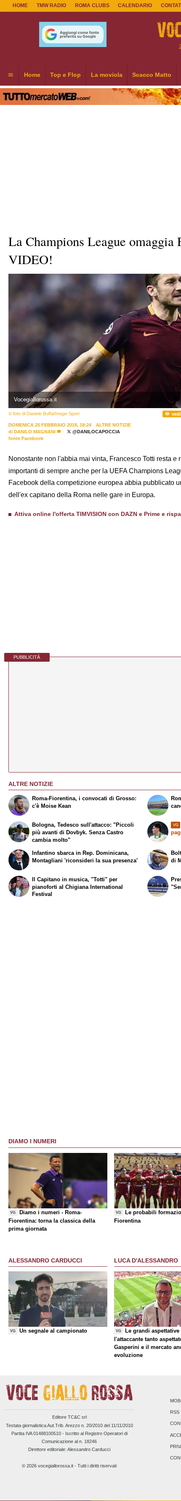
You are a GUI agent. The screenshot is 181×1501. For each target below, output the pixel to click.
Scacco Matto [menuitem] (151, 74)
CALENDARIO (135, 5)
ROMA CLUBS (92, 5)
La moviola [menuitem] (106, 74)
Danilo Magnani (35, 431)
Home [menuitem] (32, 74)
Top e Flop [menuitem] (65, 74)
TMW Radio (51, 5)
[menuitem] (10, 75)
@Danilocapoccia (95, 431)
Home (20, 5)
